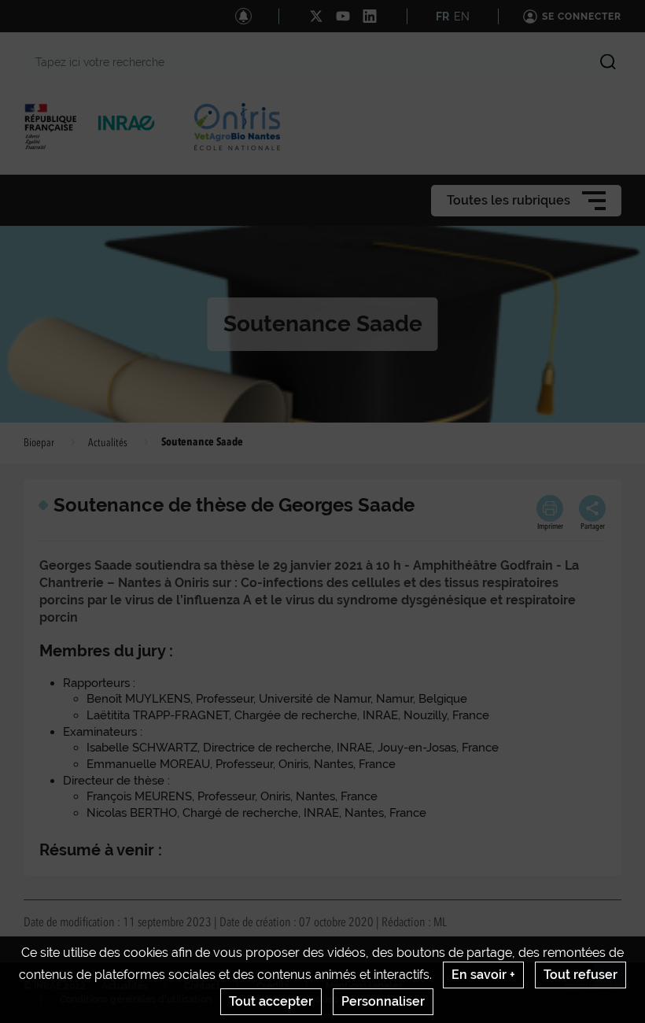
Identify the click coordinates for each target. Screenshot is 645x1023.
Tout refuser (580, 974)
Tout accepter (271, 1001)
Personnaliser (383, 1001)
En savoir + (483, 974)
